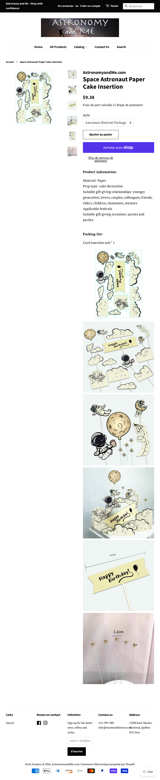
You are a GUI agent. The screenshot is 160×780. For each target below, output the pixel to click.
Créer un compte (90, 6)
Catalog (79, 47)
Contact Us (102, 47)
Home (38, 47)
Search (121, 47)
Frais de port (91, 105)
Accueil (10, 62)
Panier (114, 6)
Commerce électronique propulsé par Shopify (108, 764)
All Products (58, 47)
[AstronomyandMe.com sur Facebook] (39, 723)
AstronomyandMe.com (65, 764)
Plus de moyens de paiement (100, 159)
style (86, 115)
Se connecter (66, 6)
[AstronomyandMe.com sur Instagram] (45, 723)
